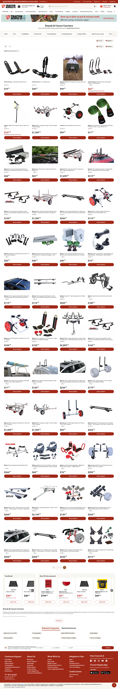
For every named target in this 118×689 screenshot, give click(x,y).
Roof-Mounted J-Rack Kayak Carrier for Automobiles (99, 82)
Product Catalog (31, 669)
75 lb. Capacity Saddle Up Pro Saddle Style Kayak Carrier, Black (100, 550)
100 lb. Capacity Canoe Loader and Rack (16, 126)
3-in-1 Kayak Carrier (41, 82)
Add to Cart (13, 602)
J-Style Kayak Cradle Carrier (15, 82)
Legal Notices (52, 684)
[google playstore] (105, 672)
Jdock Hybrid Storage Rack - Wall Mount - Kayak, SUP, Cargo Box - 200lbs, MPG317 (72, 466)
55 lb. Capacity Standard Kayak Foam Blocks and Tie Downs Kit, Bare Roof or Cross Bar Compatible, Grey (16, 169)
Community (30, 665)
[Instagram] (99, 661)
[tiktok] (106, 661)
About (70, 659)
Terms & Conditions (74, 667)
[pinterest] (95, 661)
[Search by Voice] (95, 6)
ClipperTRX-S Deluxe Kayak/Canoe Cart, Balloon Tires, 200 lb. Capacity (100, 466)
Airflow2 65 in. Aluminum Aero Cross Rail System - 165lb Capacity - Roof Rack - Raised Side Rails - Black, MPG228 (44, 550)
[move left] (6, 590)
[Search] (50, 6)
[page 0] (53, 567)
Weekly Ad (112, 1)
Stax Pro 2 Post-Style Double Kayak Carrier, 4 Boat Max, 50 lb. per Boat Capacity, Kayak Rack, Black (73, 508)
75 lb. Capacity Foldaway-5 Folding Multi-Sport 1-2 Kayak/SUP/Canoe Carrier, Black (100, 169)
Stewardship (30, 663)
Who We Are (30, 659)
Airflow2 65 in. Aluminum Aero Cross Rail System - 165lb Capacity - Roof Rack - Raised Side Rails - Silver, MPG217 (16, 508)
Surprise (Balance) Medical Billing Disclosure (91, 684)
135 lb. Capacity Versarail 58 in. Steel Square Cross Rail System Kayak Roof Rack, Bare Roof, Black (100, 339)
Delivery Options (9, 663)
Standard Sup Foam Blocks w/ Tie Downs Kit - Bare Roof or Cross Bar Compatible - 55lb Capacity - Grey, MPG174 (44, 254)
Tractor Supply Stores (33, 671)
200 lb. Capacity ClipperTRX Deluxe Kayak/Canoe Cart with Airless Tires (99, 212)
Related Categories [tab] (50, 628)
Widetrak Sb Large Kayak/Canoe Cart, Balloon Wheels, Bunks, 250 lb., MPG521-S (99, 508)
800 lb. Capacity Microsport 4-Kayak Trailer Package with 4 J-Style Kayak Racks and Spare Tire (73, 339)
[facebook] (91, 661)
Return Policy (8, 661)
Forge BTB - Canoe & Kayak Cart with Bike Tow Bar (72, 296)
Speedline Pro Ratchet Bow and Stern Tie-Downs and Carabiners (17, 254)
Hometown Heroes (74, 663)
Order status (77, 1)
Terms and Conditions (29, 684)
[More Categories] (114, 12)
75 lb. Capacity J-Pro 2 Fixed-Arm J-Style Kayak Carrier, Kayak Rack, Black (44, 339)
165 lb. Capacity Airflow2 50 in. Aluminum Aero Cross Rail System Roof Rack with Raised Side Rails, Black (73, 212)
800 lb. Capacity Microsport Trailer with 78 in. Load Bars (44, 508)
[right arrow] (114, 34)
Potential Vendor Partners (54, 665)
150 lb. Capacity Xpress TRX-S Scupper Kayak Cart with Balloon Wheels (100, 381)
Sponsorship (50, 661)
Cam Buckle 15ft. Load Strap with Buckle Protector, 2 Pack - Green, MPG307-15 (100, 126)
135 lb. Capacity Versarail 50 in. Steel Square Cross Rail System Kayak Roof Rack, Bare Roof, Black (16, 212)
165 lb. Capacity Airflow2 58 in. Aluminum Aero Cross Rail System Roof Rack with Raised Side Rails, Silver (17, 550)
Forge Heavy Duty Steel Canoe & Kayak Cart (100, 296)
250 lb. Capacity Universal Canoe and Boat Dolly (73, 82)
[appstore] (94, 672)
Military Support (31, 667)
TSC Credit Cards (87, 1)
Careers (49, 659)
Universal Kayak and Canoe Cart (70, 125)
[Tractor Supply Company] (8, 6)
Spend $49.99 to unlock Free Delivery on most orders (20, 1)
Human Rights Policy (22, 685)
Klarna (71, 676)
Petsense (104, 1)
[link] (39, 28)
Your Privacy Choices (16, 684)
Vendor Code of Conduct (33, 685)
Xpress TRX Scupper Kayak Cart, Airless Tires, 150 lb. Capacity (72, 423)
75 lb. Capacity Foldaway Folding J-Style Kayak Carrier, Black (44, 381)
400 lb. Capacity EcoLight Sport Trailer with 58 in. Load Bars (17, 423)
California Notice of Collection (47, 685)
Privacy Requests (59, 685)
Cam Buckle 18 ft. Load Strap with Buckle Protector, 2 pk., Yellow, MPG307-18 (16, 381)
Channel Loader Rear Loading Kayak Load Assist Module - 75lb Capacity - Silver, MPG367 (100, 254)
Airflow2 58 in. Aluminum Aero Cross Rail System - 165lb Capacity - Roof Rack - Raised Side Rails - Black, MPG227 (100, 423)
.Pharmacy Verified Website (34, 673)
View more (59, 620)
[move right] (32, 590)
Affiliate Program (52, 663)
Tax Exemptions (9, 665)
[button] (47, 2)
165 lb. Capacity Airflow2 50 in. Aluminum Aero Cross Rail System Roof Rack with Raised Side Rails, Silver (73, 381)
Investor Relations (32, 661)
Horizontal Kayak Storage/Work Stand (16, 465)
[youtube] (103, 661)
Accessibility (60, 684)
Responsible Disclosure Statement (71, 684)
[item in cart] (115, 6)
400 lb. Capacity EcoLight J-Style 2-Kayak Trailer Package (44, 423)
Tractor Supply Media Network (55, 669)
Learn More (43, 1)
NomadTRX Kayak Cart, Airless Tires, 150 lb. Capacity (16, 339)
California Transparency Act (41, 684)
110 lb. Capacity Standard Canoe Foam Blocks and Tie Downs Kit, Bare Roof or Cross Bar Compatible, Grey (72, 254)
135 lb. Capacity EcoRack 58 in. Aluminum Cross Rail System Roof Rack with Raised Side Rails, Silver (16, 296)
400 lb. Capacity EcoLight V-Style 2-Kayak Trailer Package (44, 126)
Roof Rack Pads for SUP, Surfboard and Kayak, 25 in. (44, 169)
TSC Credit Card (73, 674)
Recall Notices (8, 671)
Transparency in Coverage (10, 685)
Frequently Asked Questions (12, 667)
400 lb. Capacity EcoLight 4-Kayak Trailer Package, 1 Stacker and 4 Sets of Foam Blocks (44, 212)
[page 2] (64, 567)
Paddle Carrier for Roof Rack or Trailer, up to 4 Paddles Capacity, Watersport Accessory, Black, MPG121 (45, 466)
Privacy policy (7, 684)
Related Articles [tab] (69, 628)
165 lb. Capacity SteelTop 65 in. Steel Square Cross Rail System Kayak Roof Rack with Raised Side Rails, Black (44, 296)
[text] (73, 28)
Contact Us (8, 669)
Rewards (71, 661)
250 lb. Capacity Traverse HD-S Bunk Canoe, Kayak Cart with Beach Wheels (71, 550)
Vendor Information (52, 667)
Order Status (8, 659)
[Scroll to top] (114, 685)
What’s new (97, 1)
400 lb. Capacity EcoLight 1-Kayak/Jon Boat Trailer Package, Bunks (71, 169)
